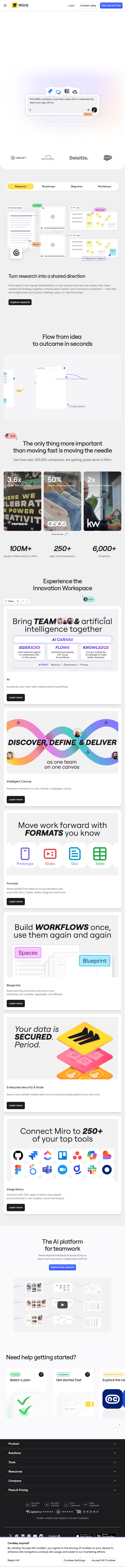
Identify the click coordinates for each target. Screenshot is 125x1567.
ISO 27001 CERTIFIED (55, 1504)
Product (14, 1443)
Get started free (111, 5)
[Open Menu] (5, 5)
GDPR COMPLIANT (94, 1504)
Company (15, 1480)
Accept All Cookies (103, 1560)
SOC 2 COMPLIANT (75, 1504)
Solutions (15, 1453)
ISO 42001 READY (35, 1504)
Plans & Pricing (18, 1490)
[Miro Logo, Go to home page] (20, 5)
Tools (12, 1462)
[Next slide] (119, 1424)
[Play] (62, 1304)
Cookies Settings (74, 1560)
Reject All (13, 1560)
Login (71, 5)
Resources (15, 1471)
